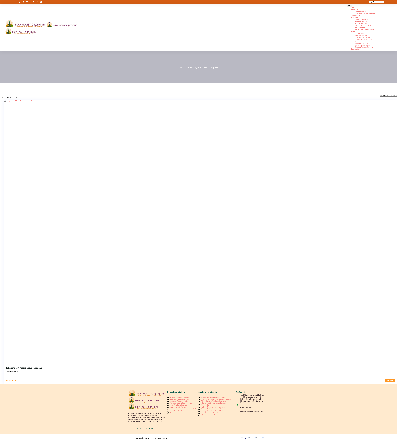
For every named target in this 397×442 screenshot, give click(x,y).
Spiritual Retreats (361, 21)
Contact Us (355, 49)
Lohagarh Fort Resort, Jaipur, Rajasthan (24, 368)
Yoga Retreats (360, 27)
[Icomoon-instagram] (16, 2)
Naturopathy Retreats (363, 25)
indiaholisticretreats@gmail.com (252, 411)
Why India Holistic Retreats (365, 13)
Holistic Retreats (361, 23)
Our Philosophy (360, 12)
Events (353, 41)
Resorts (353, 31)
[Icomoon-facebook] (13, 2)
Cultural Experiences (362, 45)
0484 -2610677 (246, 407)
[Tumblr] (34, 2)
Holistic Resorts (360, 33)
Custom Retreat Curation (364, 47)
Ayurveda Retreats (361, 19)
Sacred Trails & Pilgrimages (365, 29)
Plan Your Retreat (361, 35)
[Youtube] (27, 2)
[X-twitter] (23, 2)
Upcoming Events (361, 43)
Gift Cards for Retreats (363, 39)
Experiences (355, 17)
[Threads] (20, 2)
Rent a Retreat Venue (363, 37)
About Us (354, 10)
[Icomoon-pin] (30, 2)
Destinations (355, 15)
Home (353, 8)
